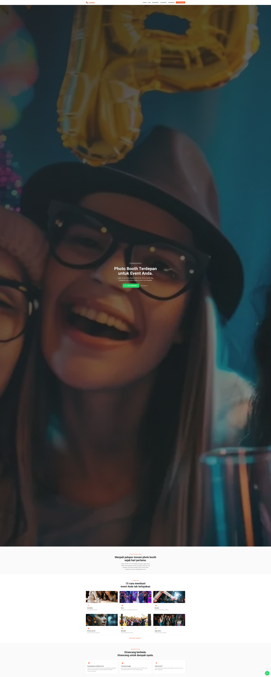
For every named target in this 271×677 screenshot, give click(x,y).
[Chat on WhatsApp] (267, 673)
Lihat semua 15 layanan (134, 638)
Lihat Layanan (143, 285)
